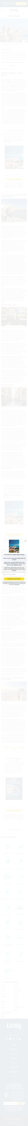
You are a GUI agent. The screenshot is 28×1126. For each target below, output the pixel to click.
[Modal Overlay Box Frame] (14, 563)
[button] (25, 541)
